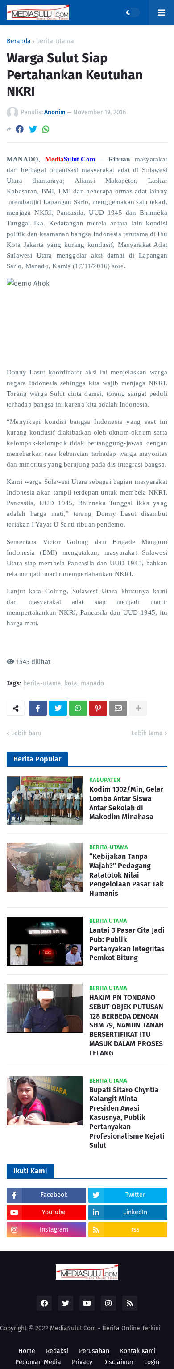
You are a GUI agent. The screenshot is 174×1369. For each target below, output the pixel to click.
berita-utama (55, 41)
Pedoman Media (38, 1362)
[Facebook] (20, 129)
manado (92, 683)
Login (151, 1362)
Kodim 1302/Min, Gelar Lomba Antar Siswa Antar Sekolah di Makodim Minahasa (126, 803)
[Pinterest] (98, 708)
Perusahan (94, 1351)
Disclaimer (118, 1362)
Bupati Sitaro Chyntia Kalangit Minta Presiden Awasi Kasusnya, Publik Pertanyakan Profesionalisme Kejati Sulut (127, 1118)
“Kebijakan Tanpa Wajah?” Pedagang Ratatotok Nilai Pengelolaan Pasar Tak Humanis (126, 875)
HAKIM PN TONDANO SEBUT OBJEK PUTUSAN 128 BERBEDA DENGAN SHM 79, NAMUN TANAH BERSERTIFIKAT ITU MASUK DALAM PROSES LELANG (126, 1025)
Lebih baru (26, 733)
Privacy (82, 1362)
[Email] (118, 708)
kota (71, 683)
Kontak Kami (138, 1351)
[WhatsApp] (46, 129)
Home (26, 1351)
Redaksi (57, 1351)
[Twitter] (33, 129)
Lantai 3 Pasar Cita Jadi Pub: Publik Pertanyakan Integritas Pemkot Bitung (127, 944)
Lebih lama (147, 733)
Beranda (19, 41)
